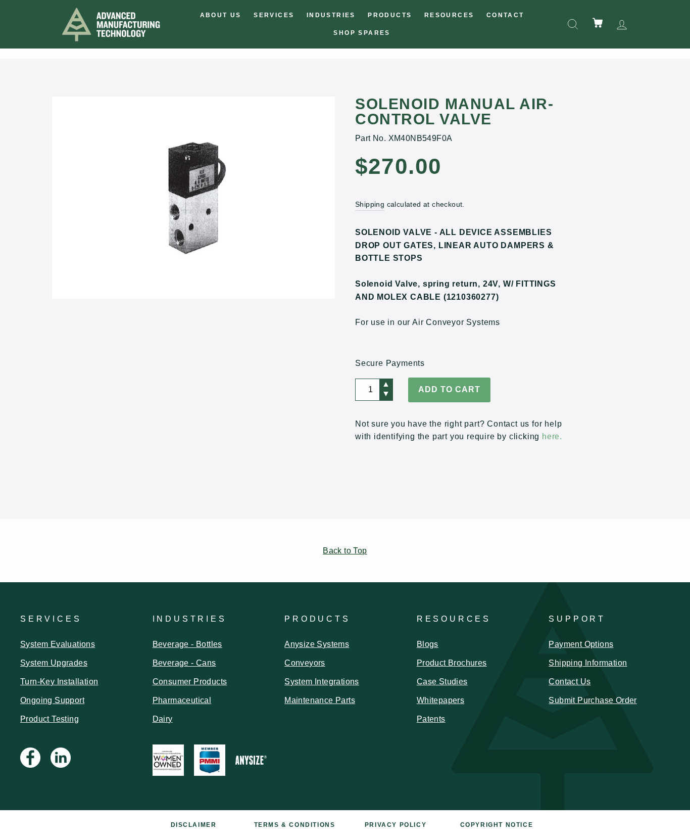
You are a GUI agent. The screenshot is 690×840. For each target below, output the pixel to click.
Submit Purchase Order (592, 700)
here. (552, 436)
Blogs (427, 644)
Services (274, 15)
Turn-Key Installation (59, 681)
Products (390, 15)
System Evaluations (57, 644)
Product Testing (49, 719)
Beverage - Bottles (187, 644)
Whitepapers (440, 700)
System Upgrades (53, 663)
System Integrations (321, 681)
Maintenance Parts (319, 700)
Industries (331, 15)
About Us (220, 15)
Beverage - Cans (184, 663)
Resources (449, 15)
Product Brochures (452, 663)
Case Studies (442, 681)
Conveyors (304, 663)
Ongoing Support (52, 700)
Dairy (163, 719)
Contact (505, 15)
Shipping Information (588, 663)
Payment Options (581, 644)
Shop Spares (361, 32)
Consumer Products (190, 681)
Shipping (369, 204)
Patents (431, 719)
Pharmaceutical (182, 700)
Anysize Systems (316, 644)
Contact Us (569, 681)
